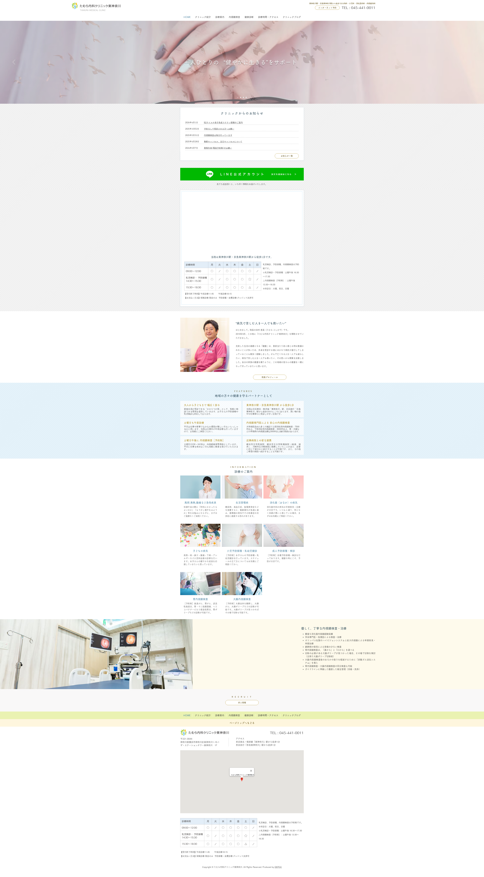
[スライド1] (237, 97)
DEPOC (278, 867)
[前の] (14, 62)
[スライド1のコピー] (240, 97)
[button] (203, 17)
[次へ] (470, 62)
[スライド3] (246, 97)
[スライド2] (243, 97)
